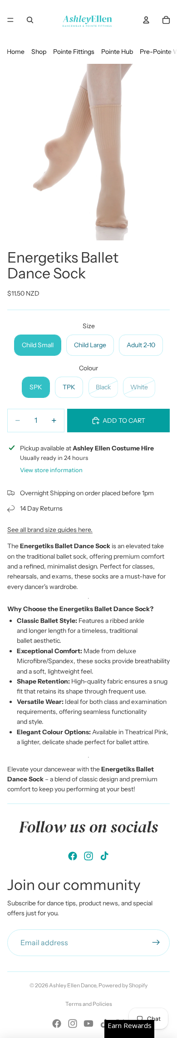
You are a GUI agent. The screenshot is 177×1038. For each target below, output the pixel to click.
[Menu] (10, 20)
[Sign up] (156, 942)
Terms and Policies (88, 1003)
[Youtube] (88, 1023)
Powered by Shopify (123, 985)
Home (16, 52)
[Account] (146, 20)
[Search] (30, 20)
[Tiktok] (104, 856)
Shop (38, 52)
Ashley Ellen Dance (72, 985)
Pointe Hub (117, 52)
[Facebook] (72, 856)
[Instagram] (88, 856)
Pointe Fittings (73, 52)
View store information (51, 470)
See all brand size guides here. (50, 530)
